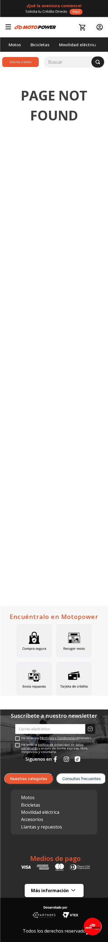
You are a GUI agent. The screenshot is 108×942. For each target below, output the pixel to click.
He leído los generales (56, 738)
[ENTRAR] (99, 27)
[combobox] (75, 62)
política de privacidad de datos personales (52, 746)
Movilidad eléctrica (40, 812)
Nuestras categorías (28, 778)
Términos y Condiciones (58, 738)
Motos (28, 797)
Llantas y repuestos (41, 827)
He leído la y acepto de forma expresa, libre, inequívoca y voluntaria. (54, 748)
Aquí (76, 11)
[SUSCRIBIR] (90, 729)
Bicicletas (30, 805)
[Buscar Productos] (97, 62)
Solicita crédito (20, 62)
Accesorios (32, 819)
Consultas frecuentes (81, 778)
